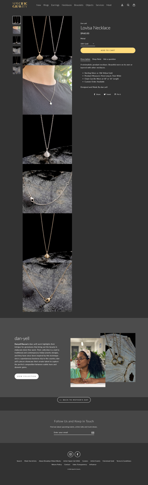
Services (100, 5)
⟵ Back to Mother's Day (74, 400)
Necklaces (67, 5)
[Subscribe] (92, 432)
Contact (67, 464)
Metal (83, 38)
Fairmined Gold (108, 461)
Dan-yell (84, 23)
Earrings (55, 5)
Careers (85, 461)
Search (19, 461)
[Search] (128, 5)
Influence (92, 464)
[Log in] (122, 5)
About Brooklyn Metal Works (50, 461)
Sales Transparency (80, 464)
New (38, 5)
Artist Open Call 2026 (71, 461)
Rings (46, 5)
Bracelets (78, 5)
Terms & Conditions (124, 461)
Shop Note (96, 59)
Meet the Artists (30, 461)
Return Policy (57, 464)
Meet (109, 5)
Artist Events (95, 461)
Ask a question (109, 59)
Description (85, 59)
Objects (89, 5)
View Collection (26, 376)
